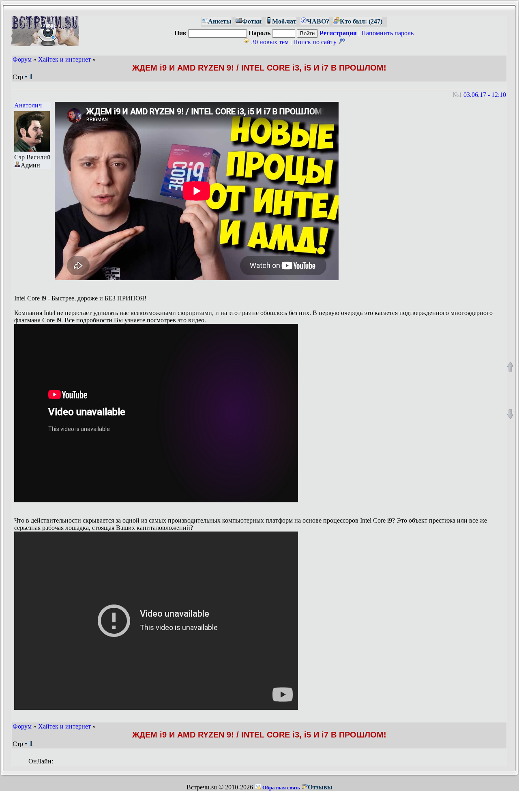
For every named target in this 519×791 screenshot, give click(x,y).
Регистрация (338, 33)
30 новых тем (269, 42)
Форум (22, 59)
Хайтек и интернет (64, 59)
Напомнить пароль (387, 33)
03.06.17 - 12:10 (484, 94)
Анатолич (28, 105)
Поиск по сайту (315, 42)
